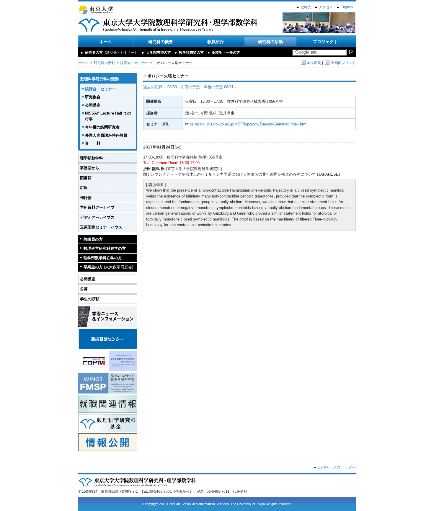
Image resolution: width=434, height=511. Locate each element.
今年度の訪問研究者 (102, 127)
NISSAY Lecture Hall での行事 (108, 116)
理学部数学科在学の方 (103, 258)
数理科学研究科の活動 (99, 79)
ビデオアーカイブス (97, 217)
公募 (84, 289)
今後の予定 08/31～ (220, 87)
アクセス (326, 7)
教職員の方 (93, 239)
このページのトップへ (336, 467)
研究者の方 (111, 52)
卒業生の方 (108, 267)
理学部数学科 (91, 158)
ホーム (105, 41)
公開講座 (92, 105)
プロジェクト (325, 41)
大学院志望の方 (158, 52)
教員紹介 (215, 41)
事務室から (89, 168)
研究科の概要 (160, 41)
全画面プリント (343, 63)
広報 (84, 187)
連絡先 (306, 7)
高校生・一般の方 (226, 52)
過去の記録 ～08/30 (160, 87)
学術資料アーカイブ (97, 207)
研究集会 (92, 97)
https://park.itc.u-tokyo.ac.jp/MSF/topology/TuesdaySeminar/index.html (246, 124)
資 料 (92, 143)
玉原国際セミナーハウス (101, 227)
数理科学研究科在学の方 (105, 248)
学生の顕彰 (89, 299)
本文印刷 (314, 63)
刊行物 (86, 197)
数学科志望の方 (191, 52)
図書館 (86, 178)
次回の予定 (190, 87)
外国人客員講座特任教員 (106, 135)
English (347, 7)
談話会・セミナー (134, 63)
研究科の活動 (270, 41)
